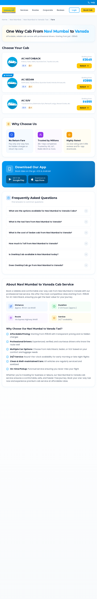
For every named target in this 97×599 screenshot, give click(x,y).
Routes (35, 10)
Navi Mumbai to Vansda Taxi (35, 19)
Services (24, 10)
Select (83, 66)
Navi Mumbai (15, 19)
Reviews (60, 10)
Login (74, 10)
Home (4, 19)
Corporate (48, 10)
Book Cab (87, 10)
